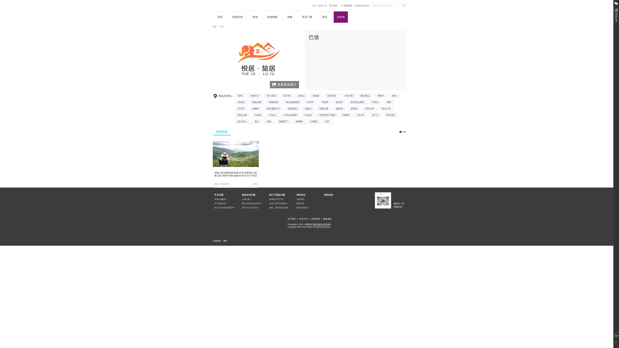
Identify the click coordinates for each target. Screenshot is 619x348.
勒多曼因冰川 (273, 108)
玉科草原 (331, 95)
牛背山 (375, 102)
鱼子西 (287, 95)
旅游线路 (272, 17)
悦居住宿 (237, 17)
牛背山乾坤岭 (290, 115)
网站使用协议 (302, 208)
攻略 (289, 17)
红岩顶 (308, 115)
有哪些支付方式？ (277, 199)
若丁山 (375, 115)
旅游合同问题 (248, 194)
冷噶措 (313, 121)
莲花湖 (241, 102)
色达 (257, 121)
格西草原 (292, 108)
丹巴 (327, 121)
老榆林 (255, 108)
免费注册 (322, 5)
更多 (404, 132)
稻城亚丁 (283, 121)
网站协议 (301, 194)
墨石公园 (242, 115)
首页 (220, 17)
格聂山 (308, 108)
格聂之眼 (323, 108)
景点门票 (307, 17)
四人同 (360, 115)
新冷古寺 (386, 108)
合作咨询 (315, 219)
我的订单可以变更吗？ (279, 203)
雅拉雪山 (365, 95)
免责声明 (300, 199)
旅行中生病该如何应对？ (225, 208)
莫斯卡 (380, 95)
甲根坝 (325, 102)
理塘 (388, 102)
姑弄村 (339, 102)
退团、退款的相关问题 (279, 208)
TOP (616, 336)
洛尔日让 (242, 121)
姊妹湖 (339, 108)
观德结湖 (273, 102)
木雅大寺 (254, 95)
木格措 (316, 95)
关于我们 (291, 219)
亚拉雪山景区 (357, 102)
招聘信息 (328, 194)
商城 (255, 17)
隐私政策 (300, 203)
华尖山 (272, 115)
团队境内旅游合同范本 (251, 203)
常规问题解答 (220, 199)
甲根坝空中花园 (327, 115)
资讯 (324, 17)
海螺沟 (346, 115)
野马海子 (390, 115)
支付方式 (303, 219)
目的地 (341, 17)
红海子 (310, 102)
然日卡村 (369, 108)
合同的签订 (246, 199)
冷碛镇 (258, 115)
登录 (314, 5)
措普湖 (354, 108)
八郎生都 (348, 95)
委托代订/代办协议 (250, 208)
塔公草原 (271, 95)
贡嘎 (240, 95)
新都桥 (299, 121)
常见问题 (218, 194)
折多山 (301, 95)
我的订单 (616, 17)
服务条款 (327, 219)
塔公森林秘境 (292, 102)
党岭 (394, 95)
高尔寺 (241, 108)
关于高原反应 (220, 203)
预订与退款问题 (277, 194)
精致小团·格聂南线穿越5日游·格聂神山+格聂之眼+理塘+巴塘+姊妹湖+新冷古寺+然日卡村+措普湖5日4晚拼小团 (235, 174)
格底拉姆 (256, 102)
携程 (225, 241)
